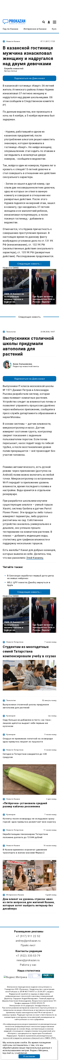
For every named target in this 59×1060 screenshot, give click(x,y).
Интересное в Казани (15, 895)
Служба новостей (13, 68)
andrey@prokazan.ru (28, 940)
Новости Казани (13, 41)
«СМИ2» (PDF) (50, 1038)
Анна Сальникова (22, 364)
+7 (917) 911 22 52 (28, 936)
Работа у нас (28, 964)
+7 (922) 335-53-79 (28, 955)
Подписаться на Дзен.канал (29, 78)
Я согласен (29, 1056)
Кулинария (10, 716)
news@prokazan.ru (28, 960)
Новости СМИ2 (11, 267)
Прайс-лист (28, 945)
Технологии (11, 332)
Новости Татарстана (14, 642)
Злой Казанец (34, 557)
